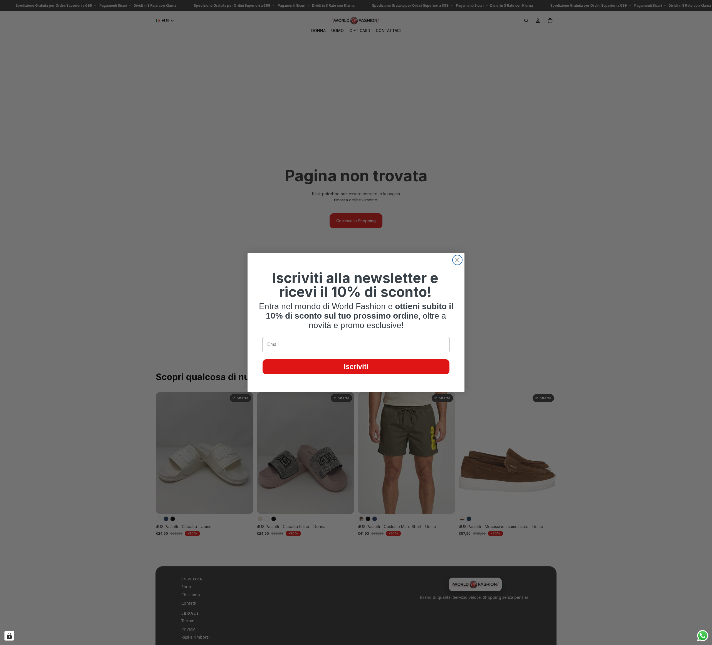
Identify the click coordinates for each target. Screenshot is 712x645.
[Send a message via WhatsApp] (702, 635)
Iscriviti (356, 366)
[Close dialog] (457, 260)
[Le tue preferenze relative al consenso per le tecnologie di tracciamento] (9, 636)
